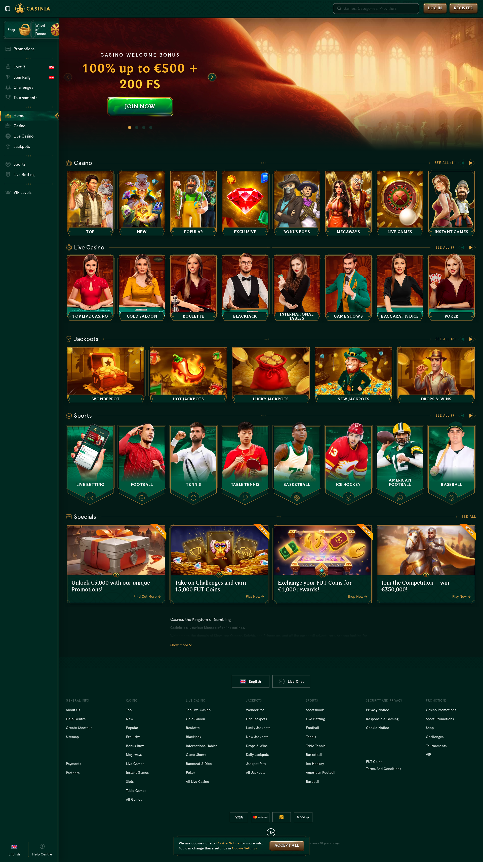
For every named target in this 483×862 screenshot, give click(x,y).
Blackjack (193, 737)
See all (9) (445, 247)
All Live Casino (197, 782)
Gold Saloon (195, 719)
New (129, 719)
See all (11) (445, 163)
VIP (428, 755)
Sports (83, 415)
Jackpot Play (256, 764)
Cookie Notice (377, 728)
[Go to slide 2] (136, 127)
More (301, 817)
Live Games (135, 764)
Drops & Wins (256, 746)
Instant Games (137, 772)
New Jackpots (257, 737)
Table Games (136, 791)
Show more (179, 645)
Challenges (435, 737)
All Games (134, 799)
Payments (73, 764)
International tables (201, 746)
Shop (430, 728)
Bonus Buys (135, 746)
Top (129, 710)
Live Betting (315, 719)
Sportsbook (315, 710)
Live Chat (296, 681)
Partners (72, 773)
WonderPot (255, 710)
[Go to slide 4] (150, 127)
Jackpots (86, 338)
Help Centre (76, 719)
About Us (73, 710)
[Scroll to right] (212, 77)
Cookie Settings (244, 848)
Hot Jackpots (256, 719)
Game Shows (196, 755)
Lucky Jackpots (258, 728)
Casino (83, 162)
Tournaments (436, 746)
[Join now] (271, 84)
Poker (190, 772)
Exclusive (133, 737)
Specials (85, 516)
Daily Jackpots (257, 755)
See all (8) (445, 339)
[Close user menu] (8, 9)
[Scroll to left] (68, 77)
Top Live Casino (198, 710)
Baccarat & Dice (199, 764)
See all (469, 516)
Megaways (134, 755)
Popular (132, 728)
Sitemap (72, 737)
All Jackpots (255, 772)
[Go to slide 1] (129, 127)
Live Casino (89, 247)
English (255, 681)
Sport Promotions (440, 719)
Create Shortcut (79, 728)
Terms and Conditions (383, 769)
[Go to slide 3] (143, 127)
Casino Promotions (441, 710)
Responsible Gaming (382, 719)
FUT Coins (374, 762)
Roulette (193, 728)
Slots (130, 782)
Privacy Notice (377, 710)
